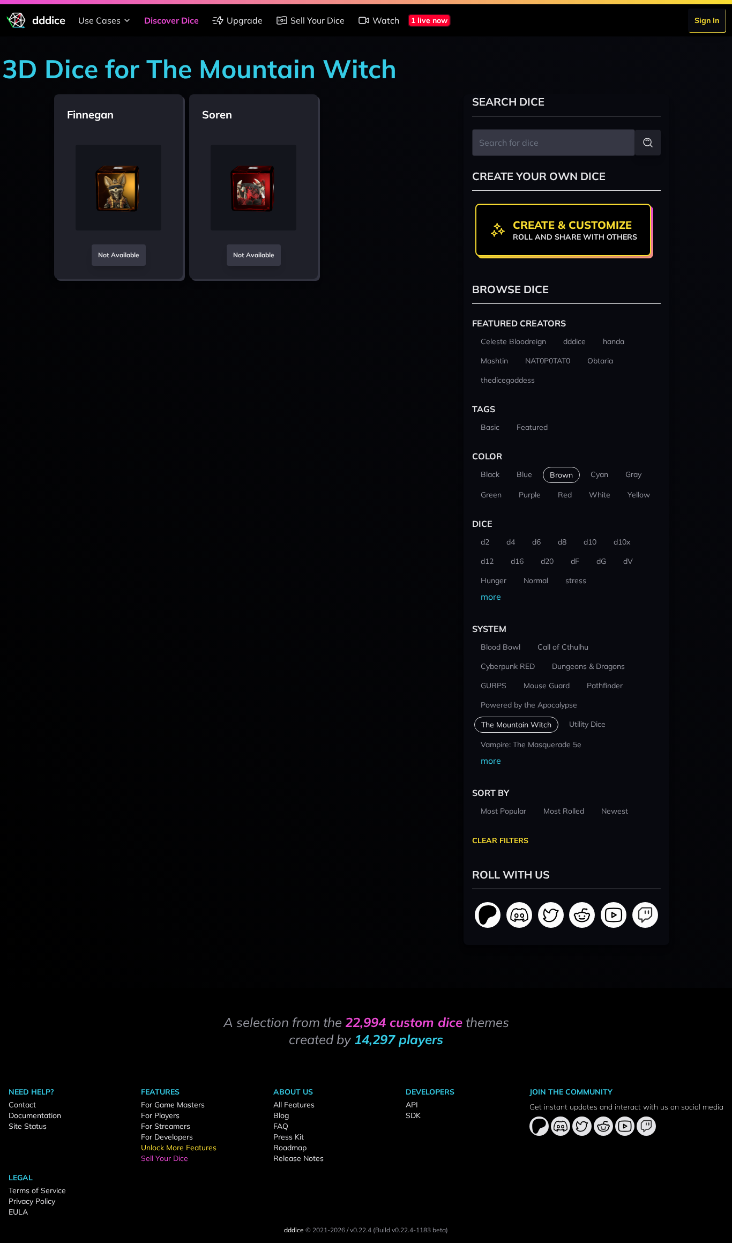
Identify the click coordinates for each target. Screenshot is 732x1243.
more (491, 596)
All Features (294, 1105)
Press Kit (288, 1137)
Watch (385, 20)
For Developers (167, 1137)
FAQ (280, 1126)
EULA (18, 1212)
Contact (22, 1105)
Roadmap (290, 1147)
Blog (281, 1115)
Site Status (28, 1126)
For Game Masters (173, 1105)
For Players (160, 1115)
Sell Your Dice (317, 20)
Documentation (35, 1115)
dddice (294, 1230)
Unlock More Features (178, 1147)
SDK (413, 1115)
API (412, 1105)
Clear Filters (500, 840)
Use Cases (99, 20)
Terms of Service (37, 1190)
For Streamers (165, 1126)
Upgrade (245, 20)
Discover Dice (171, 20)
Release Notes (298, 1158)
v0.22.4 (360, 1230)
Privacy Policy (32, 1201)
